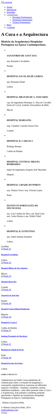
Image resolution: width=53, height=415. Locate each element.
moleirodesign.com (9, 410)
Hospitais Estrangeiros (22, 20)
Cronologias (12, 15)
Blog (9, 25)
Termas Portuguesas (21, 22)
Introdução (11, 9)
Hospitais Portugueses (22, 17)
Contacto (11, 27)
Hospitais (11, 12)
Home (9, 7)
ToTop (4, 412)
